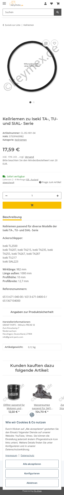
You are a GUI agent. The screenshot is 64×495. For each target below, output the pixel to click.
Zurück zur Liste (12, 24)
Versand (29, 156)
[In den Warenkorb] (5, 35)
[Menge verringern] (6, 195)
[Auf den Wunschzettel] (54, 43)
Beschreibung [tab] (12, 217)
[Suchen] (57, 12)
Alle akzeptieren (32, 464)
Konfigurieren (32, 473)
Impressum (11, 455)
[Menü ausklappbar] (4, 2)
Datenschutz (27, 455)
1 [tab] (30, 102)
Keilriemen (21, 139)
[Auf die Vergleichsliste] (46, 43)
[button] (45, 3)
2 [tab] (34, 102)
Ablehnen (32, 482)
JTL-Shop (38, 490)
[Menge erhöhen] (57, 195)
